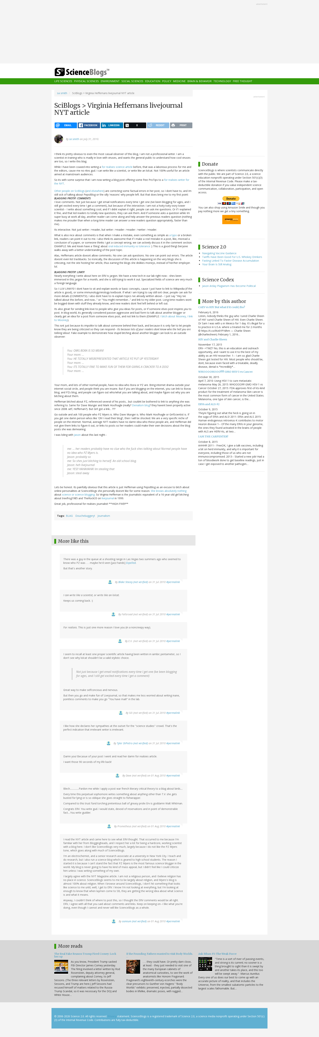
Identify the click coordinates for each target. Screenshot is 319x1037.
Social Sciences (132, 81)
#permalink (173, 582)
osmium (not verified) (134, 921)
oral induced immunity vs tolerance (129, 246)
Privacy (112, 1016)
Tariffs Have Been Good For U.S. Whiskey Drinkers (232, 257)
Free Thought (242, 81)
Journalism (103, 515)
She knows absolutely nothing (168, 491)
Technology (222, 81)
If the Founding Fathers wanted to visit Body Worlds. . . (159, 955)
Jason (77, 434)
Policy (166, 81)
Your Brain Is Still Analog (216, 264)
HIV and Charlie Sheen (212, 339)
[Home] (89, 72)
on (72, 191)
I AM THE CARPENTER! (213, 436)
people (66, 191)
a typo (173, 235)
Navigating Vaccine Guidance (219, 253)
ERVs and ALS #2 (208, 404)
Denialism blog (141, 405)
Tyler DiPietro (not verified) (132, 743)
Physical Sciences (86, 81)
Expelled (131, 563)
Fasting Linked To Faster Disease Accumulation (230, 260)
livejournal (108, 498)
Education (152, 81)
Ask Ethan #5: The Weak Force (217, 953)
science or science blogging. (78, 494)
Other (57, 191)
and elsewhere (95, 191)
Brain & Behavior (199, 81)
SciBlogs (80, 191)
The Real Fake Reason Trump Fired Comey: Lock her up (85, 955)
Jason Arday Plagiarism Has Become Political (229, 286)
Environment (110, 81)
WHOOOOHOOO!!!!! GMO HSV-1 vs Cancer (225, 371)
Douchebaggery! (85, 515)
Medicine (179, 81)
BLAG (69, 515)
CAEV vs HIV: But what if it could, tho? (221, 307)
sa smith (62, 93)
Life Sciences (63, 81)
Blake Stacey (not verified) (133, 582)
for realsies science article (117, 167)
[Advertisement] (159, 32)
